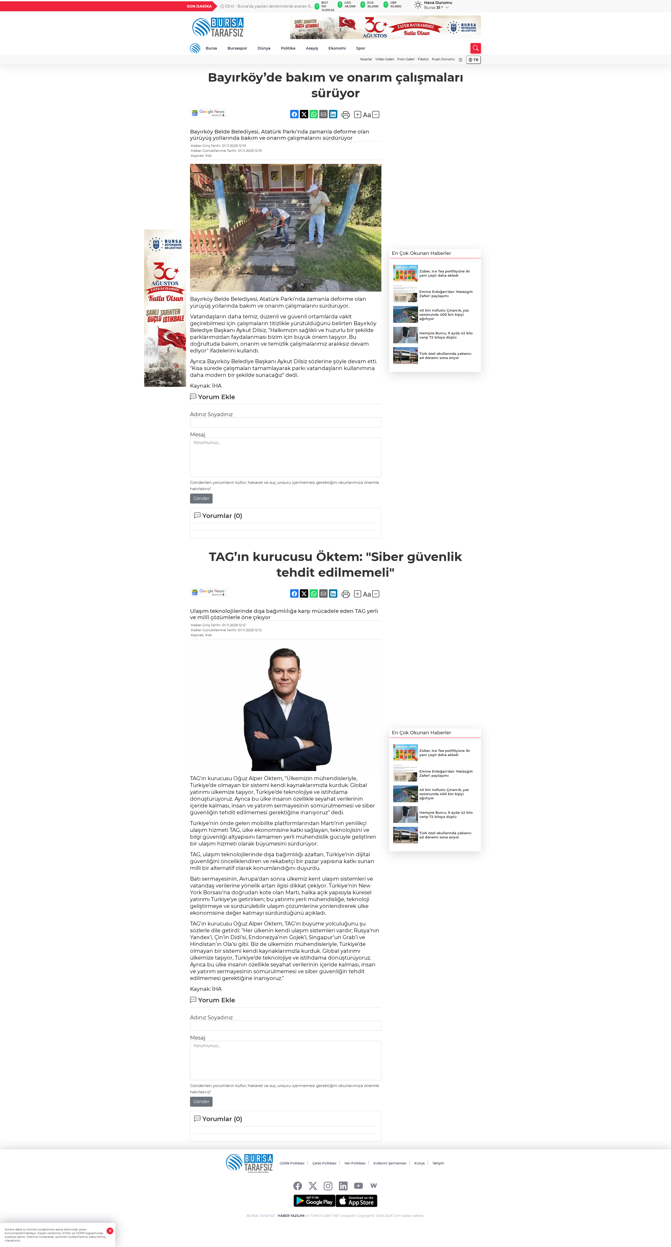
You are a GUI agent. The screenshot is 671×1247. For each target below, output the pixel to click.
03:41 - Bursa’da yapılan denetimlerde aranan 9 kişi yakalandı (265, 6)
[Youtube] (358, 1186)
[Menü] (460, 60)
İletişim (438, 1163)
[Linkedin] (343, 1186)
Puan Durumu (443, 59)
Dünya (264, 48)
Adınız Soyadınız (211, 414)
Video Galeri (384, 59)
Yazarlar (366, 59)
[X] (313, 1186)
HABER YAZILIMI (291, 1216)
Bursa (211, 48)
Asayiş (312, 48)
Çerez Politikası (324, 1163)
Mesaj (197, 434)
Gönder (201, 498)
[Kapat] (110, 1231)
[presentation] (306, 6)
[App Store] (356, 1201)
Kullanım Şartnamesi (390, 1163)
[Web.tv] (373, 1186)
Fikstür (423, 59)
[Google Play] (315, 1201)
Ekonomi (337, 48)
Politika (288, 48)
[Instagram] (328, 1186)
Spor (360, 48)
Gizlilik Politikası (292, 1163)
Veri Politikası (354, 1163)
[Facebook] (297, 1186)
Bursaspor (237, 48)
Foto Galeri (406, 59)
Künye (419, 1163)
